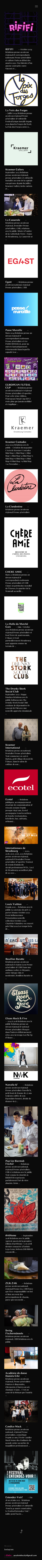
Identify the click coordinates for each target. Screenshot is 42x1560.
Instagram (9, 1549)
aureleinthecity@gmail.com (25, 1555)
